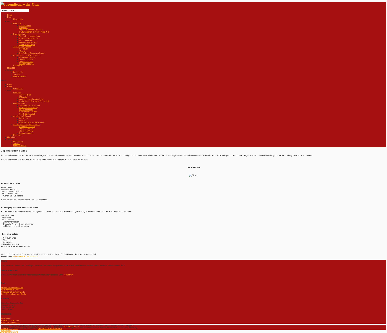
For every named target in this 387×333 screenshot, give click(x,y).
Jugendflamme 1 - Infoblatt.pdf (25, 256)
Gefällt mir (68, 275)
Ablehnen (14, 330)
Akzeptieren (5, 330)
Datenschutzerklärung (9, 332)
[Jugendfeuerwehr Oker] (20, 4)
